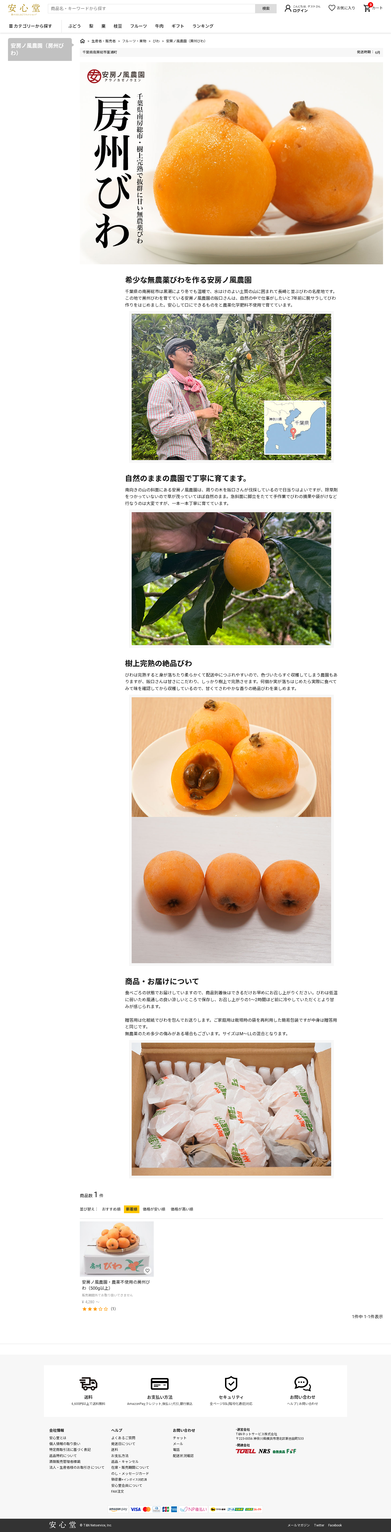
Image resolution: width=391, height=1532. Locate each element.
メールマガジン (299, 1525)
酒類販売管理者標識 (64, 1462)
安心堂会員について (126, 1486)
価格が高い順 (182, 1209)
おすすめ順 (111, 1209)
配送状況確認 (183, 1456)
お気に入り (346, 8)
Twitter (319, 1525)
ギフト (178, 26)
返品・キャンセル (125, 1462)
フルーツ (138, 26)
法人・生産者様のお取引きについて (77, 1468)
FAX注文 (117, 1491)
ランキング (203, 26)
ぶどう (74, 26)
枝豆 (118, 26)
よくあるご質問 (123, 1438)
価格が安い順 (154, 1209)
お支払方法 (119, 1456)
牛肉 (159, 26)
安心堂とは (57, 1438)
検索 (266, 8)
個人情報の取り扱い (64, 1444)
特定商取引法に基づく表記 (70, 1450)
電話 (176, 1450)
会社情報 (56, 1430)
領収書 (129, 1479)
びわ (156, 41)
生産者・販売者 (103, 41)
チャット (180, 1438)
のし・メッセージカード (130, 1474)
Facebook (335, 1525)
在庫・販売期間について (130, 1468)
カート (376, 7)
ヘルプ (292, 1404)
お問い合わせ (302, 1397)
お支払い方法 (160, 1397)
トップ (82, 41)
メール (178, 1444)
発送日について (123, 1444)
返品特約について (63, 1456)
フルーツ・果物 (134, 41)
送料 (88, 1397)
